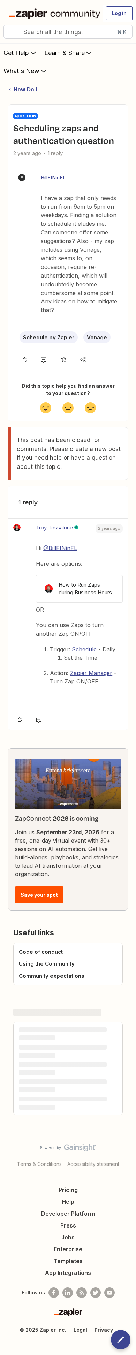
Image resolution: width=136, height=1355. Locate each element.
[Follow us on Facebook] (53, 1292)
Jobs (68, 1237)
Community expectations (51, 976)
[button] (119, 13)
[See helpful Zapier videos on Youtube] (109, 1292)
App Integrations (68, 1272)
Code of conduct (41, 951)
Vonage (97, 337)
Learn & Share (64, 52)
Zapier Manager (91, 672)
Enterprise (68, 1249)
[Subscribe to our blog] (81, 1292)
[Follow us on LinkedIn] (67, 1292)
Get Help (16, 52)
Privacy (104, 1330)
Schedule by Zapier (48, 337)
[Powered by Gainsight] (68, 1149)
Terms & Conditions (39, 1164)
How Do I (25, 89)
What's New (21, 71)
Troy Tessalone (54, 527)
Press (68, 1225)
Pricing (68, 1189)
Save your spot (39, 895)
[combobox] (68, 32)
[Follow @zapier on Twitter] (95, 1292)
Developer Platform (68, 1213)
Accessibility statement (93, 1164)
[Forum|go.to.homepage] (53, 13)
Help (68, 1201)
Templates (68, 1260)
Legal (80, 1330)
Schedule (84, 649)
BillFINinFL (53, 177)
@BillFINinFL (60, 547)
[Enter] (11, 32)
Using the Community (47, 963)
